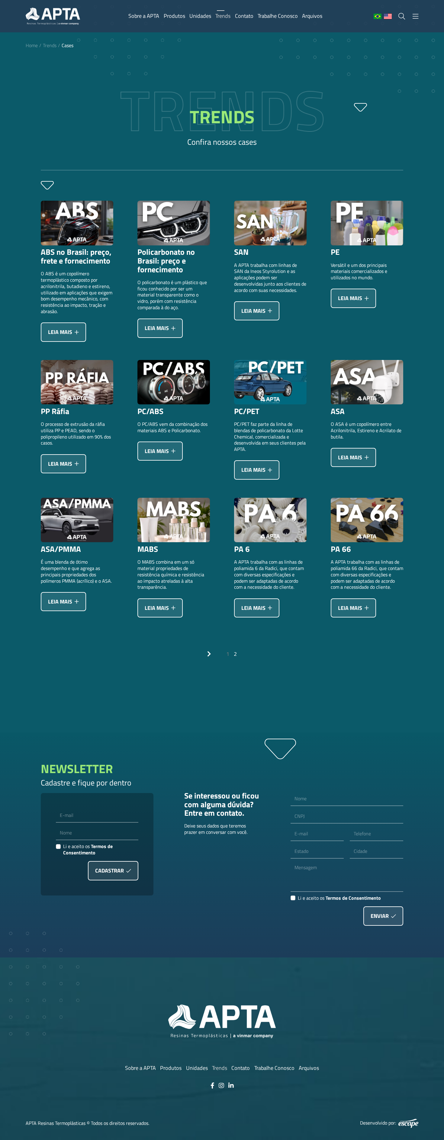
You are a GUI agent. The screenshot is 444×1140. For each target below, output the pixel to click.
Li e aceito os (88, 849)
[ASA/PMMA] (77, 520)
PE (335, 252)
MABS (147, 549)
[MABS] (173, 520)
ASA (338, 411)
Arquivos (312, 16)
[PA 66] (367, 520)
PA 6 (242, 549)
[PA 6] (270, 520)
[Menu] (415, 16)
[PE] (367, 223)
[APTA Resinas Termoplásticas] (53, 16)
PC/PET (246, 411)
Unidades (200, 16)
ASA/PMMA (61, 549)
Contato (244, 16)
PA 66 (341, 549)
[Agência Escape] (408, 1123)
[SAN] (270, 223)
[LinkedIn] (231, 1086)
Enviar (380, 916)
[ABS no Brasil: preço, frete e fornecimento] (77, 223)
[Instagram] (221, 1086)
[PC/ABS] (173, 382)
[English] (388, 16)
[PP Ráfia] (77, 382)
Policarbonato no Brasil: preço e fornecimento (166, 261)
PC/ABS (150, 411)
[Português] (377, 16)
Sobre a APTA (143, 16)
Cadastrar (110, 870)
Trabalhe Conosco (278, 16)
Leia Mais (60, 332)
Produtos (174, 16)
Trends (222, 16)
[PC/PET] (270, 382)
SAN (241, 252)
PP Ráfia (55, 411)
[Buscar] (401, 16)
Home (32, 45)
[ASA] (367, 382)
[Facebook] (212, 1086)
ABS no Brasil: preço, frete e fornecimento (76, 256)
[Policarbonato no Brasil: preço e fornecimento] (173, 223)
